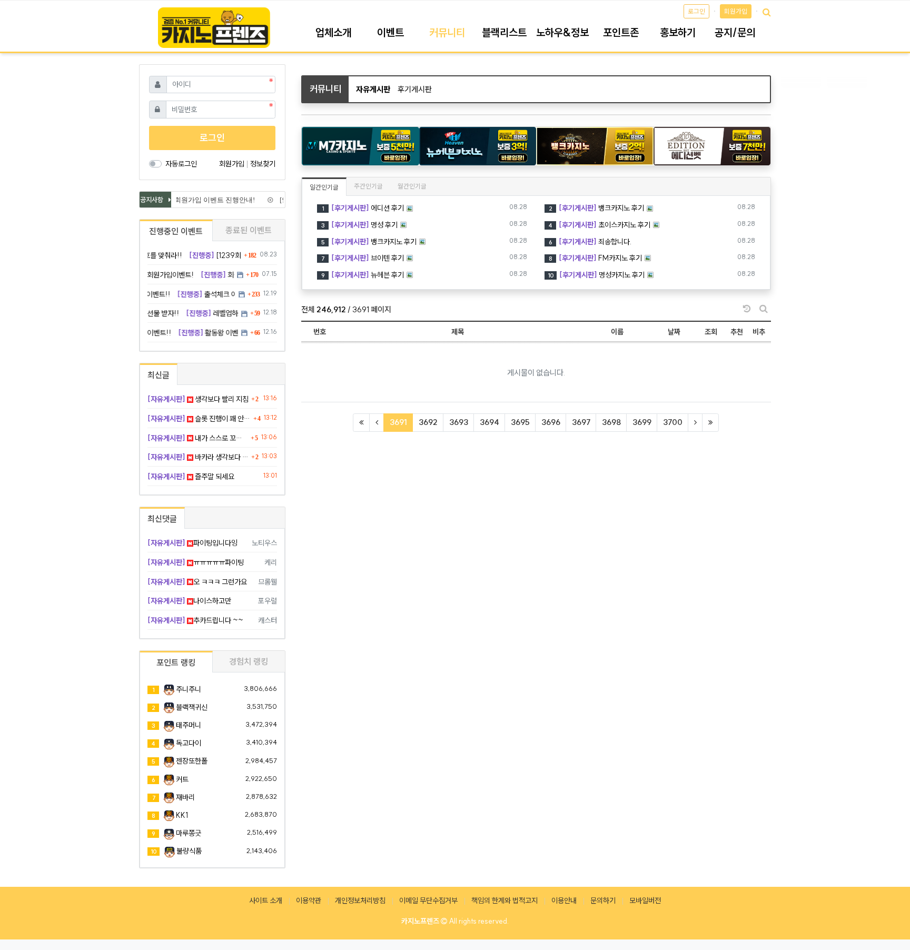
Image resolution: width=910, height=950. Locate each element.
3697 (581, 422)
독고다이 (188, 743)
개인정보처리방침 (360, 900)
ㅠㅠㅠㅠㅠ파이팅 (195, 562)
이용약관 (308, 900)
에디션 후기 (363, 208)
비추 (759, 332)
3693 (458, 422)
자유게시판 (373, 89)
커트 (182, 779)
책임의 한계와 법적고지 (504, 900)
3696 (550, 422)
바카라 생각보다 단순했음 (198, 457)
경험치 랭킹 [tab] (248, 661)
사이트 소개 (265, 900)
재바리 (185, 797)
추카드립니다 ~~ (195, 620)
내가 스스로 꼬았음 (197, 438)
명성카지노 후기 (596, 275)
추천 (736, 332)
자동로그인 (181, 164)
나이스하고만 (189, 601)
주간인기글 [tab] (368, 186)
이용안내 (564, 900)
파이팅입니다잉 (192, 543)
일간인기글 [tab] (324, 187)
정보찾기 (262, 164)
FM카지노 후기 (595, 258)
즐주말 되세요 (190, 476)
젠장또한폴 (191, 761)
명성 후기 (359, 225)
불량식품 (189, 851)
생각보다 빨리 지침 (198, 399)
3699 (641, 422)
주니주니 (188, 689)
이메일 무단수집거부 (428, 900)
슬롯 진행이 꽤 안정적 (199, 418)
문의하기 (603, 900)
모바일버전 (645, 900)
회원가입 (735, 11)
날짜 (674, 332)
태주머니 (188, 725)
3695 (520, 422)
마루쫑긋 (188, 833)
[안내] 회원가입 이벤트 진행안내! (200, 200)
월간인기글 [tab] (412, 186)
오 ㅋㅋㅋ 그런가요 (197, 582)
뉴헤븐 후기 (362, 275)
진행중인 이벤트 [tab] (176, 231)
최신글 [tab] (158, 375)
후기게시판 (415, 89)
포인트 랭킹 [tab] (175, 662)
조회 (711, 332)
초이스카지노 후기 (599, 225)
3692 (428, 422)
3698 (611, 422)
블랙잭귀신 (191, 707)
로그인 (696, 11)
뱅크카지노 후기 (596, 208)
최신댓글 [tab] (162, 518)
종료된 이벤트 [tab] (248, 230)
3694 (489, 422)
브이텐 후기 (362, 258)
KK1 (182, 815)
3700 (672, 422)
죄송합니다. (590, 241)
